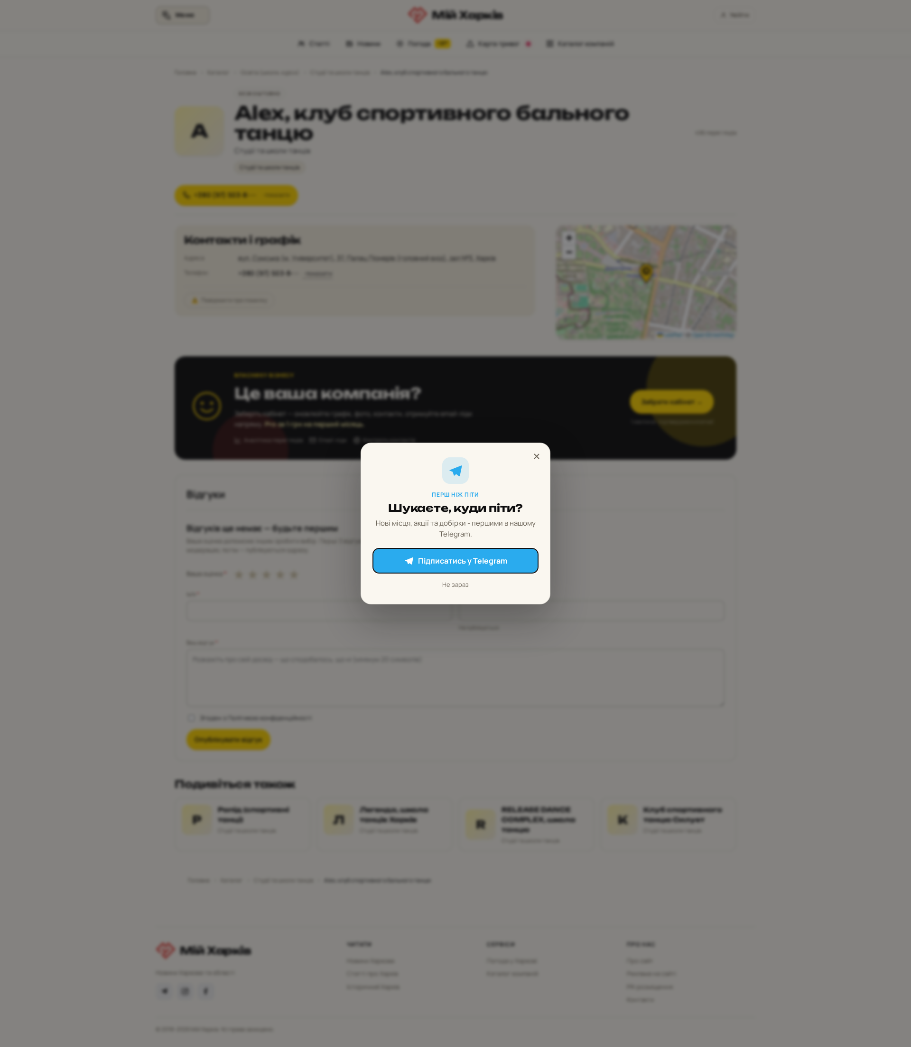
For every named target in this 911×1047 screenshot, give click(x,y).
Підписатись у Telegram (462, 561)
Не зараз (455, 584)
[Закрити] (536, 456)
